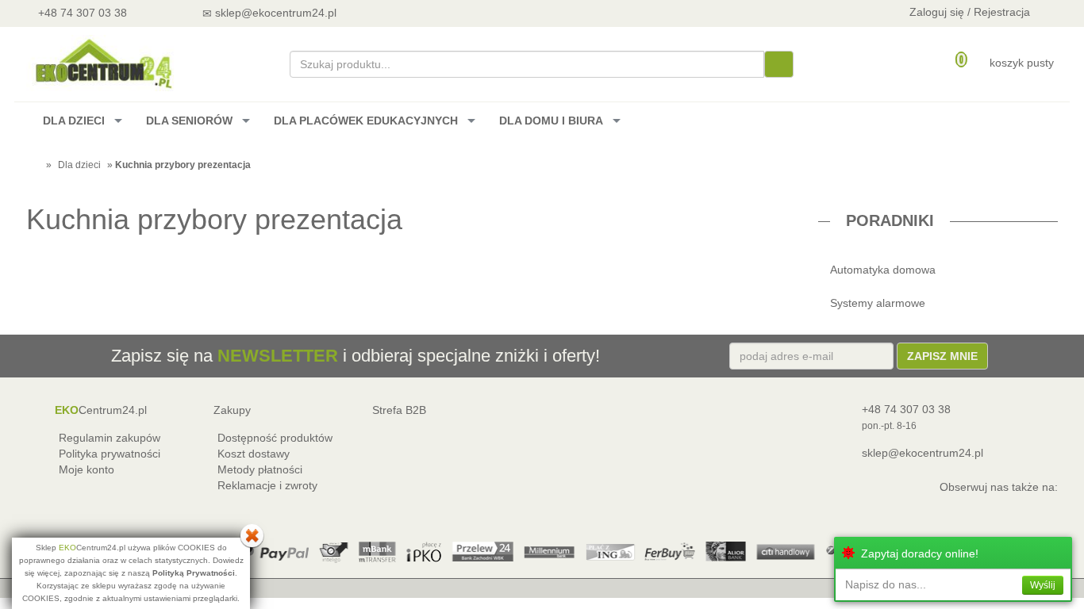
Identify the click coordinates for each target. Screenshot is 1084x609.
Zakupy (232, 410)
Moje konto (86, 469)
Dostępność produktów (275, 437)
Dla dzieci (79, 164)
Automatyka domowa (883, 269)
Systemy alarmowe (877, 303)
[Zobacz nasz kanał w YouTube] (396, 12)
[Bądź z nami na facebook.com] (438, 12)
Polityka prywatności (109, 453)
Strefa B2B (399, 410)
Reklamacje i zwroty (267, 485)
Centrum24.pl (101, 410)
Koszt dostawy (253, 453)
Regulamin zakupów (109, 437)
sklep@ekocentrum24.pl (922, 452)
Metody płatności (259, 469)
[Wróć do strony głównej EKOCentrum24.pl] (102, 63)
